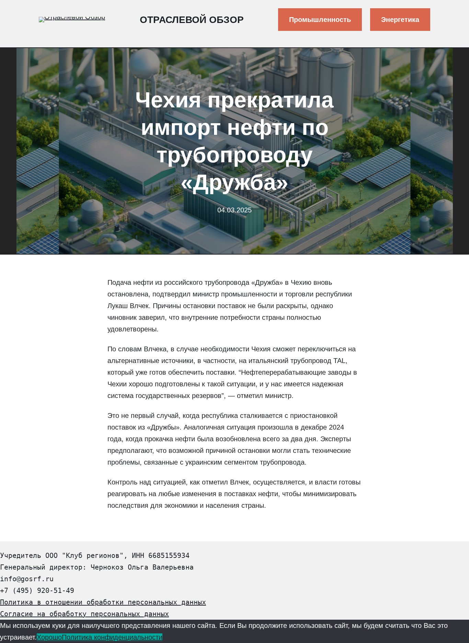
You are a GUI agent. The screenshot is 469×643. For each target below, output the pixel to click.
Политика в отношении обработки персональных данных (103, 602)
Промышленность (320, 19)
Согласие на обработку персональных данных (84, 614)
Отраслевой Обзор (192, 19)
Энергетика (400, 19)
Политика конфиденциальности (112, 637)
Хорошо (49, 637)
